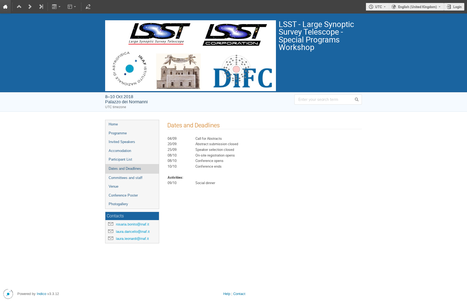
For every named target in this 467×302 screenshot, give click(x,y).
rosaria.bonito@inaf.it (132, 224)
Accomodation (120, 151)
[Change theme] (72, 7)
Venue (113, 186)
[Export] (57, 7)
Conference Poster (123, 195)
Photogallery (118, 204)
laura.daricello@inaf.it (133, 231)
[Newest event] (40, 7)
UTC (378, 6)
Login (457, 6)
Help (226, 293)
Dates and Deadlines (125, 169)
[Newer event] (30, 7)
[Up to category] (19, 7)
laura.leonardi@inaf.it (132, 238)
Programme (118, 133)
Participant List (120, 159)
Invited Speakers (122, 142)
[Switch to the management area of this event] (88, 7)
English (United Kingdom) (417, 6)
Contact (239, 293)
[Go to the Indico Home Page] (5, 7)
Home (113, 124)
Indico (41, 293)
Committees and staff (125, 178)
